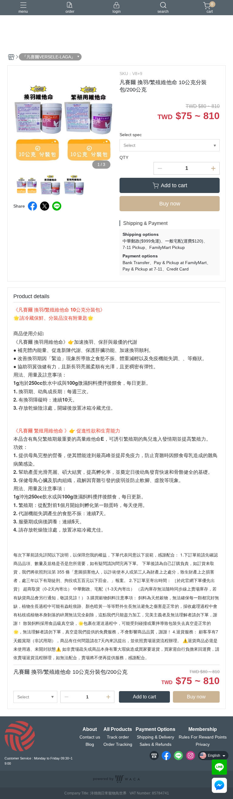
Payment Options (155, 729)
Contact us (89, 737)
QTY (124, 157)
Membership (202, 729)
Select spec (131, 134)
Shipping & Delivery (155, 737)
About (90, 729)
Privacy (203, 744)
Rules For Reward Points (203, 737)
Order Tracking (117, 744)
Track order (118, 737)
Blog (90, 744)
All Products (117, 729)
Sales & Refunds (155, 744)
